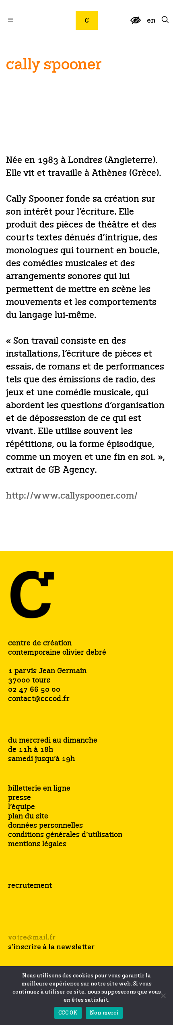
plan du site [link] (28, 816)
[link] (135, 23)
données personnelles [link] (45, 826)
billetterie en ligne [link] (39, 788)
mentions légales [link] (37, 844)
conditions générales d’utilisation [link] (65, 835)
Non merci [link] (104, 1013)
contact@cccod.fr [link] (39, 699)
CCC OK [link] (68, 1013)
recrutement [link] (30, 886)
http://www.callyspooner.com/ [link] (72, 496)
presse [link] (19, 798)
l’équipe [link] (21, 807)
